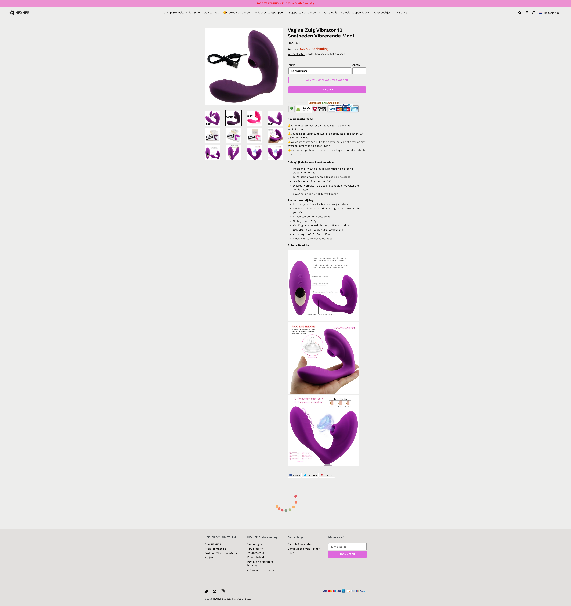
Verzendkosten (296, 54)
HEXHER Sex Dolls (222, 599)
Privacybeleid (255, 557)
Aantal (356, 64)
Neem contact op (215, 548)
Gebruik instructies (300, 544)
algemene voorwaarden (261, 570)
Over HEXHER (212, 544)
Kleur (291, 64)
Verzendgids (254, 544)
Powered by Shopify (242, 599)
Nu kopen (327, 89)
